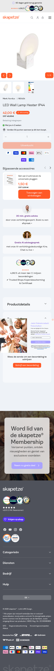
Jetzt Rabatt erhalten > (40, 342)
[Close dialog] (53, 319)
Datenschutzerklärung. (40, 349)
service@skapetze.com (46, 347)
